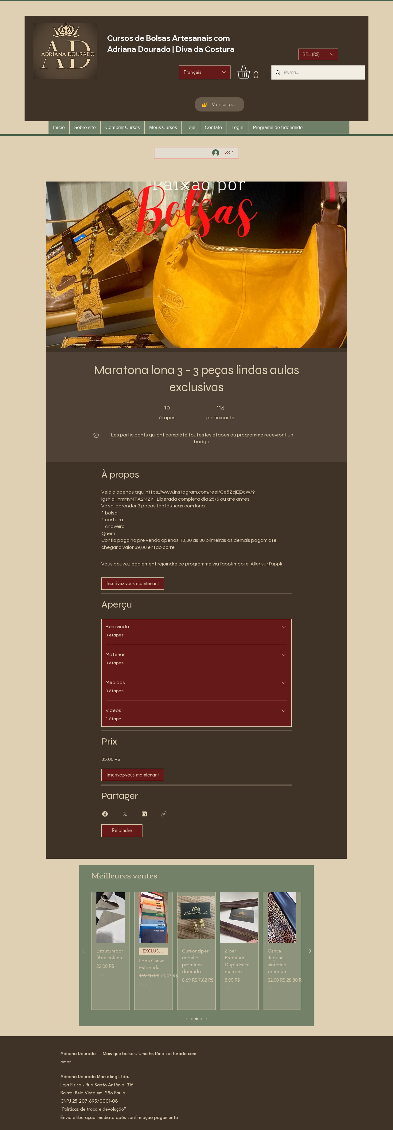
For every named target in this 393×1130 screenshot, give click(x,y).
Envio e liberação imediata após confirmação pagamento (119, 1118)
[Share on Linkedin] (144, 814)
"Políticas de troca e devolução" (93, 1109)
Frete (100, 974)
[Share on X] (124, 814)
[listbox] (318, 54)
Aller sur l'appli (266, 563)
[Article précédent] (82, 951)
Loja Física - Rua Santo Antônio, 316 (98, 1085)
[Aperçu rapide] (111, 917)
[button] (318, 54)
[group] (196, 951)
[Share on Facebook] (105, 814)
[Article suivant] (310, 951)
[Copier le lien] (164, 814)
